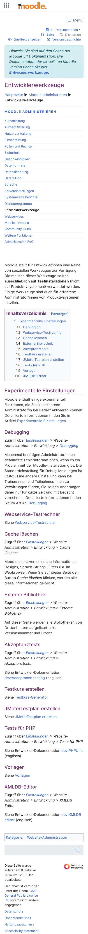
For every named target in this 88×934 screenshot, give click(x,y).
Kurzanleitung (15, 121)
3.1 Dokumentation (63, 30)
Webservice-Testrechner (35, 522)
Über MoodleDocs (18, 918)
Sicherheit (12, 152)
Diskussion (73, 34)
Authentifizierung (17, 127)
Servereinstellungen (19, 191)
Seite (50, 34)
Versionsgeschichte (66, 39)
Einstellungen (37, 440)
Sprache (11, 184)
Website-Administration (47, 837)
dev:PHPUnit (72, 750)
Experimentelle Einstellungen (41, 421)
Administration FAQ (19, 242)
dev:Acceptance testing (25, 677)
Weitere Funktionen (19, 235)
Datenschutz (14, 911)
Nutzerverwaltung (18, 133)
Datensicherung (16, 172)
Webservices (14, 216)
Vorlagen (22, 775)
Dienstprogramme (18, 203)
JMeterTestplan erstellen (36, 716)
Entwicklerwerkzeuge (28, 72)
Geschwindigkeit (17, 159)
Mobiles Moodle (17, 222)
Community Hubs (18, 229)
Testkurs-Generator (31, 697)
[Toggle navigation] (5, 6)
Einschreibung (15, 140)
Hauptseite (14, 94)
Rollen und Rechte (18, 146)
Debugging (69, 445)
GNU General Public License (21, 893)
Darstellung (13, 178)
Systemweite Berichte (21, 197)
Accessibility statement (22, 931)
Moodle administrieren (48, 94)
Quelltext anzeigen (27, 39)
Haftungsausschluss (19, 924)
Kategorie (14, 837)
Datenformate (15, 165)
